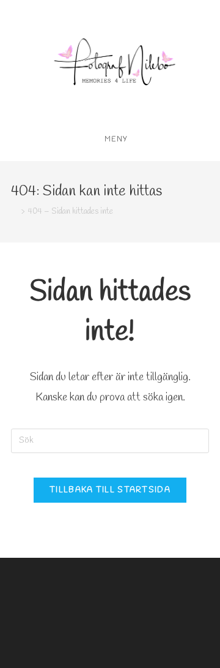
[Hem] (14, 211)
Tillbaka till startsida (110, 490)
